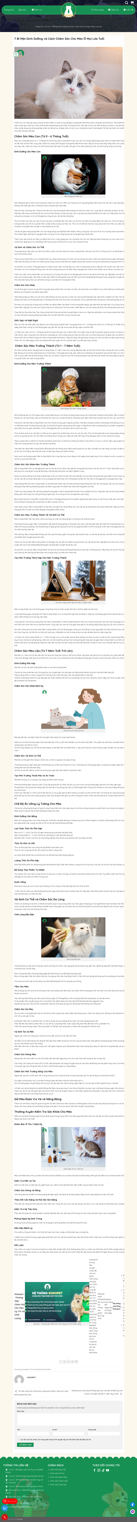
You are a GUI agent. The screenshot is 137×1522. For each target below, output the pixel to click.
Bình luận (21, 1411)
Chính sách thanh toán (59, 1481)
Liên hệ (129, 10)
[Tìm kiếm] (126, 2)
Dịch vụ (38, 10)
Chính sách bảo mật (58, 1470)
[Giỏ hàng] (132, 2)
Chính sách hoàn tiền (58, 1485)
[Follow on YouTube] (107, 1470)
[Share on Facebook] (61, 1362)
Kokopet (92, 1260)
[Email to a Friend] (68, 1362)
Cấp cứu (115, 10)
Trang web (92, 1430)
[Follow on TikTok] (103, 1470)
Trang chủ (39, 27)
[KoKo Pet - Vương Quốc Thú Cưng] (68, 14)
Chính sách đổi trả (57, 1473)
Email (55, 1430)
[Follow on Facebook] (94, 1470)
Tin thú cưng (97, 10)
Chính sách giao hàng (58, 1477)
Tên (19, 1430)
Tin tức (47, 27)
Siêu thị (22, 10)
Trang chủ (9, 10)
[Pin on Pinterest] (72, 1362)
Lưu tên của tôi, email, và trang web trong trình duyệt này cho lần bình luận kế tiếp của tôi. (55, 1440)
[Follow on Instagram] (98, 1470)
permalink (47, 1369)
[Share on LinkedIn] (76, 1362)
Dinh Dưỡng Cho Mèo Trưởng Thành (32, 363)
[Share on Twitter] (64, 1362)
